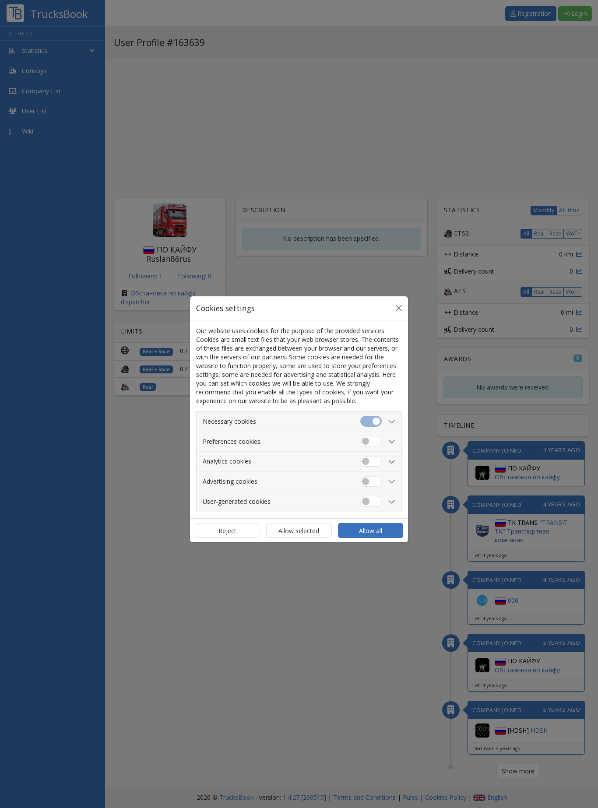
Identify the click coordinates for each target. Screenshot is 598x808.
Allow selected (298, 531)
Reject (227, 531)
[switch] (371, 441)
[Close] (399, 308)
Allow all (370, 531)
